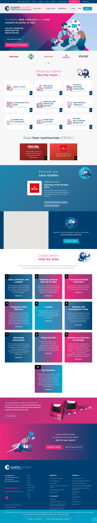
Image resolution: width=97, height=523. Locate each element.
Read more (11, 416)
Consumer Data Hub (78, 478)
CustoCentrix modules (56, 478)
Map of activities (23, 1)
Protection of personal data (13, 505)
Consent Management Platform (81, 480)
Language (85, 1)
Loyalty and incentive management (82, 485)
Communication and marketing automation (80, 489)
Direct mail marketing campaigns (56, 202)
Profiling (74, 499)
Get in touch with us (73, 447)
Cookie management (10, 507)
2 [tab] (49, 65)
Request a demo (53, 447)
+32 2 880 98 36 (11, 488)
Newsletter (63, 1)
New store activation (52, 205)
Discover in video (14, 39)
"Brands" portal (76, 501)
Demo (80, 8)
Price (73, 8)
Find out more (71, 241)
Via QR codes (54, 492)
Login (28, 497)
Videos (40, 1)
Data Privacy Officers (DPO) (58, 501)
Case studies (50, 8)
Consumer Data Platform (79, 483)
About (53, 1)
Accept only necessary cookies (57, 519)
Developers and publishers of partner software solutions (58, 505)
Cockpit (74, 494)
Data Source (75, 504)
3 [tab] (52, 65)
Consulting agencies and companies (57, 509)
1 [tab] (47, 65)
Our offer (37, 8)
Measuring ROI (76, 492)
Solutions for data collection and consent (59, 486)
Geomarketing (76, 497)
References (30, 489)
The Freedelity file (55, 480)
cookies (71, 514)
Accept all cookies (34, 519)
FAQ (47, 1)
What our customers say (17, 45)
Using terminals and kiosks (57, 489)
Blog (33, 1)
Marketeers (53, 499)
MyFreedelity (53, 483)
